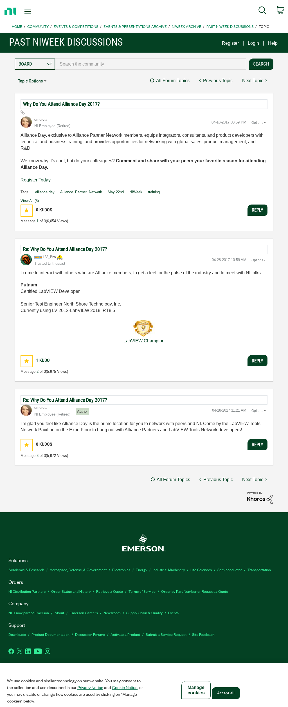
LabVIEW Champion (144, 340)
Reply (257, 210)
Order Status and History (71, 591)
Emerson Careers (84, 612)
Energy (141, 569)
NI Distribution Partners (27, 591)
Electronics (121, 569)
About (59, 612)
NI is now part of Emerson (28, 612)
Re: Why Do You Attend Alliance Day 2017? (65, 249)
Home (17, 26)
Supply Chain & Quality (144, 612)
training (154, 192)
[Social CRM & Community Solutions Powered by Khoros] (260, 497)
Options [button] (257, 123)
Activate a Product (125, 634)
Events (173, 612)
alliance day (45, 192)
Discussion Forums (90, 634)
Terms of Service (142, 591)
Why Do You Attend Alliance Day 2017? (61, 104)
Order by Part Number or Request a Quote (194, 591)
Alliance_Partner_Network (81, 192)
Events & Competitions (76, 26)
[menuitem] (262, 11)
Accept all (226, 693)
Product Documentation (50, 634)
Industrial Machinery (169, 569)
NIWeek (135, 192)
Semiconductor (229, 569)
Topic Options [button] (30, 81)
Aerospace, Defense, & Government (78, 569)
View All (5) (30, 201)
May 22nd (116, 192)
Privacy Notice (90, 687)
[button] (26, 210)
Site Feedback (203, 634)
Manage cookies (196, 690)
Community (38, 26)
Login (253, 43)
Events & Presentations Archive (135, 26)
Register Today (36, 180)
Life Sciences (201, 569)
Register (230, 43)
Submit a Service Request (166, 634)
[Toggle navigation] (37, 11)
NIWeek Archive (186, 26)
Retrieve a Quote (109, 591)
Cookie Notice (125, 687)
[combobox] (150, 64)
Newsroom (112, 612)
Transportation (259, 569)
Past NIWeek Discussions (230, 26)
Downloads (17, 634)
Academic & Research (26, 569)
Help (273, 43)
